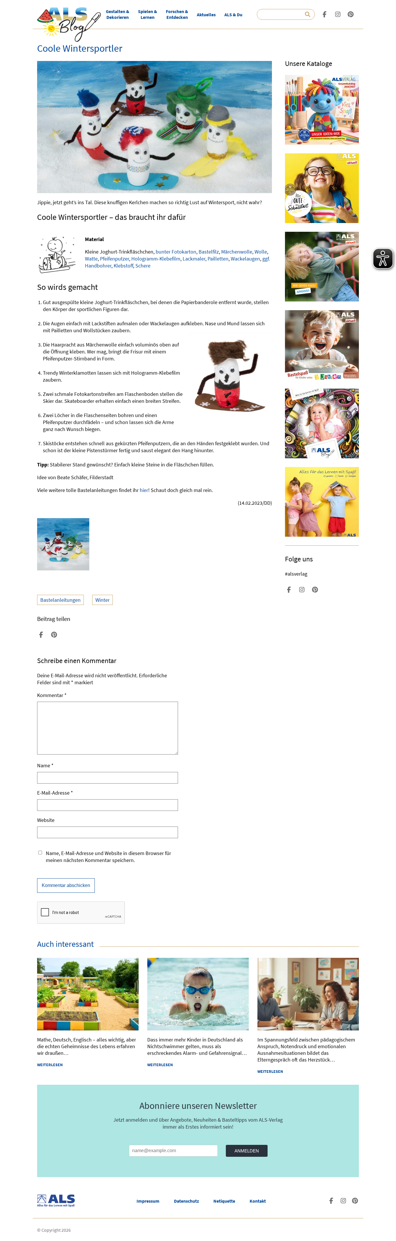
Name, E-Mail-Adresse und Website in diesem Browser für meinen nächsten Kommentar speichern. (108, 856)
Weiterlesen (50, 1064)
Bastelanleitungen (60, 600)
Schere (142, 265)
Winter (102, 600)
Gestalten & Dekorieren (117, 14)
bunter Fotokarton (176, 251)
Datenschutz (186, 1201)
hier (144, 490)
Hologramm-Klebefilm (155, 258)
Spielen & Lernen (147, 14)
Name (45, 765)
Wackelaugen (245, 258)
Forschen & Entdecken (177, 14)
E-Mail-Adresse (55, 792)
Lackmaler (194, 258)
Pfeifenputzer (114, 258)
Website (46, 820)
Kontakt (258, 1201)
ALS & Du (233, 14)
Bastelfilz (209, 251)
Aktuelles (206, 14)
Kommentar (52, 695)
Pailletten (218, 258)
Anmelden (247, 1150)
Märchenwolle (236, 251)
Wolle (261, 251)
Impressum (148, 1201)
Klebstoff (123, 265)
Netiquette (224, 1201)
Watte (91, 258)
